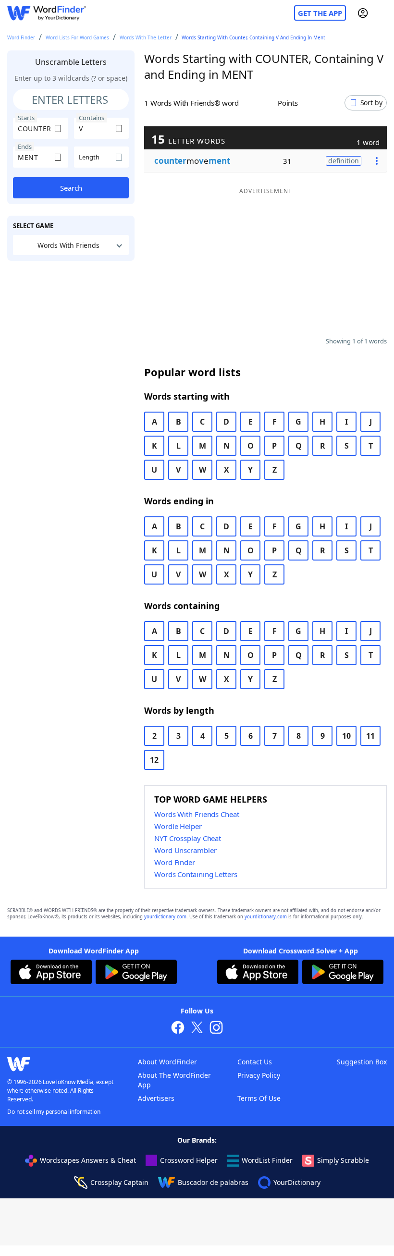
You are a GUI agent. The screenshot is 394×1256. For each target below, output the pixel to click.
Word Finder (21, 37)
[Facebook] (177, 1028)
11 (370, 736)
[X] (197, 1028)
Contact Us (254, 1061)
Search (71, 188)
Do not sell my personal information (53, 1112)
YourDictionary (296, 1182)
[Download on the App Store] (51, 973)
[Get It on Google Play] (136, 973)
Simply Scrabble (343, 1160)
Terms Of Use (259, 1098)
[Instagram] (216, 1028)
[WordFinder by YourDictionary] (46, 13)
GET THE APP (320, 13)
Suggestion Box (362, 1061)
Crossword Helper (189, 1160)
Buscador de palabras (213, 1182)
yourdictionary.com (165, 917)
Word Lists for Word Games (77, 37)
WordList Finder (267, 1160)
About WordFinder (167, 1061)
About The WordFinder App (174, 1080)
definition (343, 160)
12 (154, 760)
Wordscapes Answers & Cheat (88, 1160)
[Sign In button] (363, 12)
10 (346, 736)
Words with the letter (146, 37)
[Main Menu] (383, 12)
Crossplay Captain (119, 1182)
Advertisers (156, 1098)
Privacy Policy (258, 1075)
